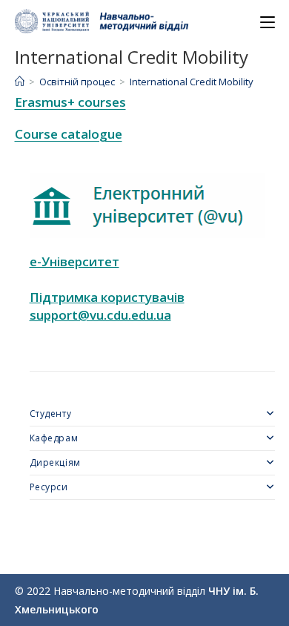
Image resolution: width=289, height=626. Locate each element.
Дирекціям (55, 462)
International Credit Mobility (191, 81)
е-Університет (74, 261)
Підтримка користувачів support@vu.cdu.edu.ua (107, 306)
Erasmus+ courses (70, 102)
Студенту (51, 413)
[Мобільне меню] (267, 22)
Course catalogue (68, 133)
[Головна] (19, 81)
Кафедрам (54, 438)
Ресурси (49, 487)
